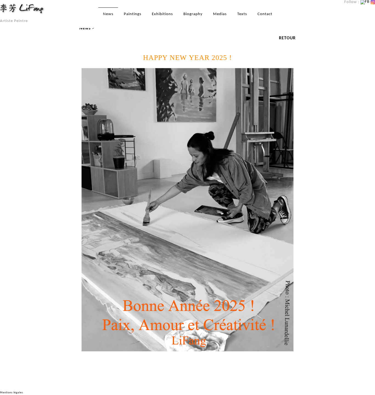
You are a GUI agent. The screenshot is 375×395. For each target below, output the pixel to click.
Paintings (132, 14)
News (108, 14)
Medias (220, 14)
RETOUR (287, 38)
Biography (193, 14)
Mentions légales (11, 392)
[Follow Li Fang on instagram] (373, 2)
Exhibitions (162, 14)
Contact (265, 14)
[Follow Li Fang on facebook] (365, 2)
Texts (242, 14)
